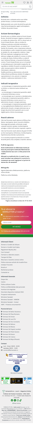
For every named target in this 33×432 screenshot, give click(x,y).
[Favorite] (24, 2)
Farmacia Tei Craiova (9, 337)
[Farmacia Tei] (9, 2)
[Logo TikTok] (21, 400)
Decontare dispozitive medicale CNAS (12, 292)
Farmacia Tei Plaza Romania (11, 314)
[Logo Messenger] (15, 400)
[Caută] (30, 6)
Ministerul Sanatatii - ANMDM (10, 299)
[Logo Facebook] (12, 400)
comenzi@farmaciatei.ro (10, 350)
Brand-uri (4, 267)
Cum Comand (5, 252)
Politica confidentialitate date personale (13, 287)
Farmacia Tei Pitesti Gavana (11, 332)
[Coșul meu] (27, 2)
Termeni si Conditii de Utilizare (10, 244)
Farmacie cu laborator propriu (10, 255)
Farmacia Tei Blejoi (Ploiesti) (11, 339)
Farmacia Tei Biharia (9, 327)
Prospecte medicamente (8, 294)
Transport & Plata (6, 257)
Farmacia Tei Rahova (9, 324)
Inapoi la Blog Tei (5, 12)
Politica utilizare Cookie (8, 284)
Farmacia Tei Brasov (9, 334)
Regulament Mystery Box (8, 249)
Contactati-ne (5, 272)
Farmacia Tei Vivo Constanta (11, 322)
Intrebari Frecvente (6, 265)
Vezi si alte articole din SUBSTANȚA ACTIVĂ (19, 12)
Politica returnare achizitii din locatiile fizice (14, 262)
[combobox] (16, 6)
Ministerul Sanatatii (7, 297)
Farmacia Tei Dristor (9, 317)
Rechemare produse (7, 270)
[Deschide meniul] (2, 2)
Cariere (3, 282)
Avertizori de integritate (8, 289)
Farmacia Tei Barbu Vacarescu (12, 312)
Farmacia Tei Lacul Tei (9, 319)
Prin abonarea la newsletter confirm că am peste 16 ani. (16, 217)
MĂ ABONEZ (17, 227)
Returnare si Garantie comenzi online (12, 260)
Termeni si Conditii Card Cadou (10, 247)
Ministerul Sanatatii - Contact (9, 302)
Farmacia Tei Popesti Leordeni (12, 329)
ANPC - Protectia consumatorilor (11, 304)
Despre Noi (4, 279)
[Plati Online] (16, 403)
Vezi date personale (15, 231)
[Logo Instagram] (18, 400)
